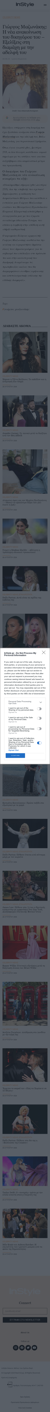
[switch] (39, 708)
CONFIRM (15, 755)
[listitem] (25, 702)
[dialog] (25, 706)
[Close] (44, 653)
